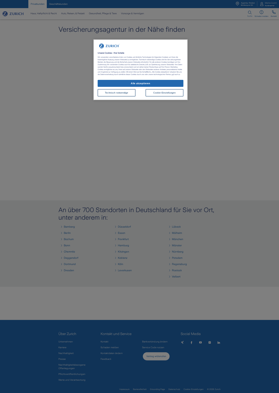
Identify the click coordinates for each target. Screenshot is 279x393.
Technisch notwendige (116, 92)
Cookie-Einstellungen (164, 92)
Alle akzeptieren (140, 83)
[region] (140, 69)
